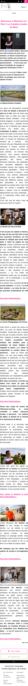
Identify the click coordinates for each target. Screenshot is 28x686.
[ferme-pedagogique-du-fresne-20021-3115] (13, 312)
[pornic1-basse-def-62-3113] (13, 216)
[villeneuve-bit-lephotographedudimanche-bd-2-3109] (13, 41)
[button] (26, 1)
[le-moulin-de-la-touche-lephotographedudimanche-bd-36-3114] (13, 456)
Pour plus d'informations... (10, 298)
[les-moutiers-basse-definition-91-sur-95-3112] (13, 513)
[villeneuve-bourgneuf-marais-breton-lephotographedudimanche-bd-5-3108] (13, 93)
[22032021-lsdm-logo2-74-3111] (13, 575)
